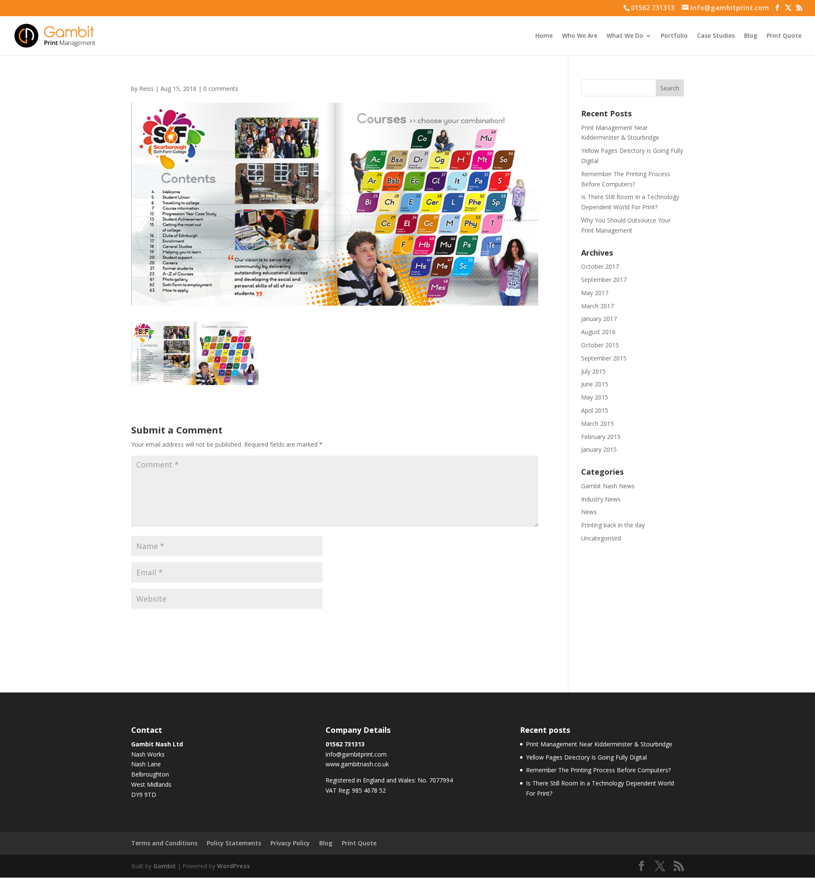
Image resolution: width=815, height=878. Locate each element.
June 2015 (594, 384)
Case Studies (716, 36)
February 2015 (601, 437)
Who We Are (579, 36)
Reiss (146, 88)
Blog (750, 36)
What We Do (625, 36)
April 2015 (594, 410)
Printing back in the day (613, 525)
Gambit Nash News (608, 486)
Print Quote (784, 36)
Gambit (164, 866)
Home (544, 36)
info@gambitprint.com (356, 754)
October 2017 (600, 266)
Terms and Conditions (164, 843)
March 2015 (597, 423)
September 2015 (604, 358)
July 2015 (593, 371)
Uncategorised (601, 538)
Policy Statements (234, 843)
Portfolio (674, 36)
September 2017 (604, 280)
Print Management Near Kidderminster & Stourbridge (599, 744)
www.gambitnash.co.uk (357, 764)
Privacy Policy (290, 843)
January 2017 (599, 319)
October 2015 (600, 345)
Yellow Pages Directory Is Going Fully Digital (586, 757)
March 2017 (597, 306)
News (589, 512)
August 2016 (598, 332)
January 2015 (599, 449)
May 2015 (594, 397)
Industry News (601, 499)
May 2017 (594, 293)
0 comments (220, 88)
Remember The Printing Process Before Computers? (598, 770)
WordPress (233, 866)
